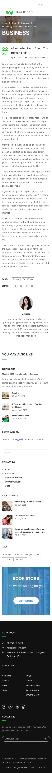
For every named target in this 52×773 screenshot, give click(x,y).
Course (16, 279)
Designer (29, 554)
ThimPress (7, 559)
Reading (15, 393)
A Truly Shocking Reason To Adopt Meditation (27, 405)
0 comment (40, 57)
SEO (38, 554)
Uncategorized (13, 482)
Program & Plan (21, 767)
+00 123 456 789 (15, 643)
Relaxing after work (20, 415)
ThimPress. (7, 762)
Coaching (7, 554)
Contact (42, 767)
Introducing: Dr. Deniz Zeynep (28, 502)
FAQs (28, 675)
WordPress (28, 279)
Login (40, 4)
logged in (19, 439)
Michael (17, 57)
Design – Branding (14, 478)
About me (6, 675)
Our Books (8, 369)
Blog (14, 23)
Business (25, 23)
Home (4, 23)
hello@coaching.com (16, 648)
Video (7, 486)
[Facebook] (15, 286)
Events (34, 767)
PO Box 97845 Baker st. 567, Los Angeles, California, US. (26, 654)
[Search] (46, 452)
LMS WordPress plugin (25, 515)
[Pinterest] (26, 286)
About (8, 767)
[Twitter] (21, 286)
